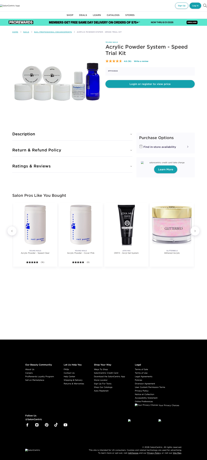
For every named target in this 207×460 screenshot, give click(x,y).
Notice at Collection (144, 394)
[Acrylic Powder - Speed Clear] (35, 224)
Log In (195, 5)
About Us (29, 369)
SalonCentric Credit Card (106, 373)
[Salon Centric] (10, 5)
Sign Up (181, 5)
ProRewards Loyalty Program (39, 376)
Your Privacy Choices (168, 405)
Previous (11, 231)
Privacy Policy (141, 390)
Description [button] (23, 133)
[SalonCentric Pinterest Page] (47, 425)
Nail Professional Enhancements (53, 32)
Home (15, 32)
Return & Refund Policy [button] (36, 149)
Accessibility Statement (146, 398)
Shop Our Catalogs (103, 387)
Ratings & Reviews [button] (31, 166)
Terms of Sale (141, 369)
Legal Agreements (143, 376)
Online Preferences (144, 401)
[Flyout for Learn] (97, 17)
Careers (29, 373)
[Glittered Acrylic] (172, 224)
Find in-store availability (159, 146)
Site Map (177, 453)
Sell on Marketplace (34, 380)
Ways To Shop (101, 369)
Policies (138, 380)
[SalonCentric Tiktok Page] (56, 425)
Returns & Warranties (74, 383)
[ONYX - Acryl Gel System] (126, 224)
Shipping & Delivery (73, 380)
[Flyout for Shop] (70, 17)
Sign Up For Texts (102, 383)
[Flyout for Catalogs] (113, 17)
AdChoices (133, 453)
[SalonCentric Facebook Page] (27, 425)
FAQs (66, 369)
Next (195, 231)
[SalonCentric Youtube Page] (65, 425)
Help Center (69, 376)
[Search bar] (205, 6)
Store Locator (101, 380)
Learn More (165, 169)
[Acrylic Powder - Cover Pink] (80, 224)
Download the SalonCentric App (109, 376)
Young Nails (111, 42)
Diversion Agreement (145, 383)
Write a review (141, 61)
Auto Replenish (101, 390)
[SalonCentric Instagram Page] (37, 425)
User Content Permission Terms (150, 387)
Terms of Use (141, 373)
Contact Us (69, 373)
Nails (26, 32)
